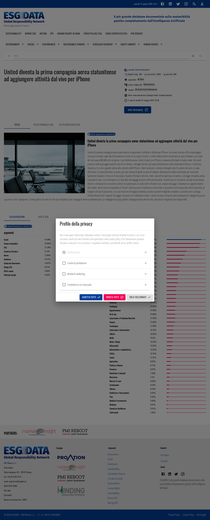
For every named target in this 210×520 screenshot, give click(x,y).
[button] (105, 252)
